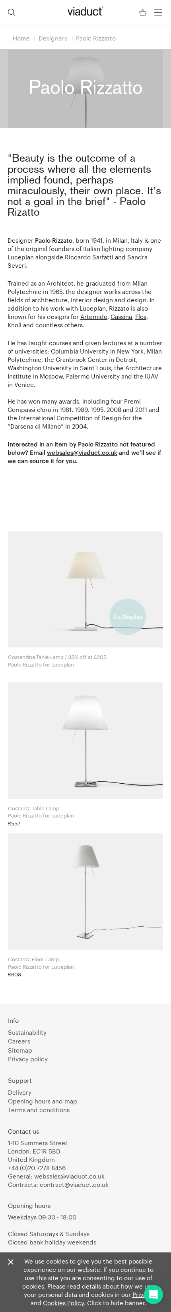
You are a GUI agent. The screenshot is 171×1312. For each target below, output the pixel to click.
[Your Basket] (143, 12)
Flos (140, 316)
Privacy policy (28, 1059)
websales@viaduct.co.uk (69, 1176)
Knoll (14, 324)
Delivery (19, 1092)
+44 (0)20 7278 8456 (37, 1167)
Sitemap (20, 1050)
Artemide (93, 316)
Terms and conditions (39, 1109)
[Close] (11, 1262)
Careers (19, 1041)
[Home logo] (85, 11)
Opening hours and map (42, 1101)
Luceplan (21, 257)
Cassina (121, 316)
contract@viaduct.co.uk (74, 1184)
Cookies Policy (63, 1302)
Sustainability (27, 1032)
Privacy (142, 1294)
